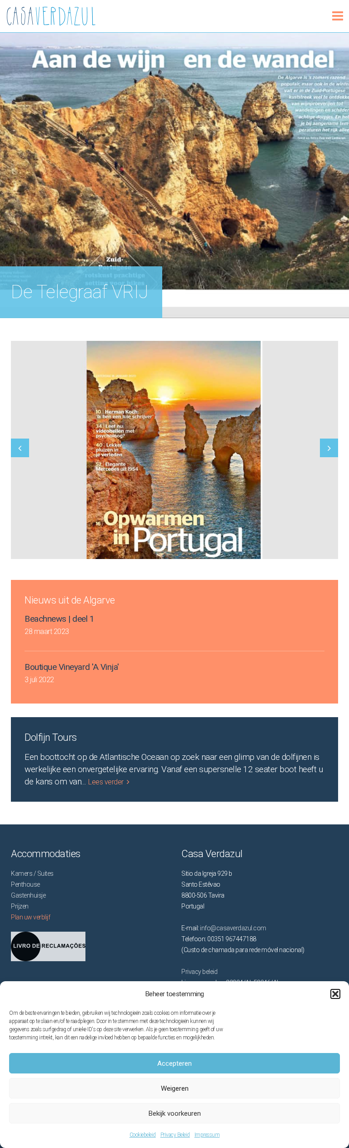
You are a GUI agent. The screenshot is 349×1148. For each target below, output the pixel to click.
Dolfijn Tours (51, 737)
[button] (335, 993)
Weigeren (175, 1088)
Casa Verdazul (8, 12)
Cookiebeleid (143, 1135)
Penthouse (25, 884)
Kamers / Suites (32, 873)
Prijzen (20, 906)
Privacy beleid (199, 971)
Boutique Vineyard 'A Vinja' (72, 667)
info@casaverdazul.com (233, 928)
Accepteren (174, 1063)
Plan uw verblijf (30, 917)
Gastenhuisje (28, 895)
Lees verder (106, 782)
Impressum (207, 1135)
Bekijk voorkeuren (175, 1113)
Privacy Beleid (175, 1135)
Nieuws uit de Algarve (70, 600)
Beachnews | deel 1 (59, 619)
